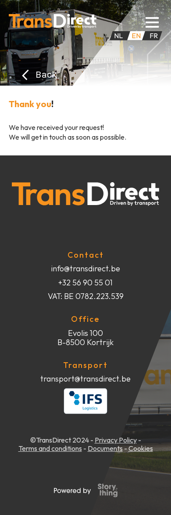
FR (154, 35)
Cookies (140, 448)
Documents (105, 448)
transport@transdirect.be (85, 379)
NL (118, 35)
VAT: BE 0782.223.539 (86, 296)
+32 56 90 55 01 (85, 283)
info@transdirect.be (85, 269)
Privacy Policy (116, 440)
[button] (152, 21)
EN (136, 35)
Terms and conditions (50, 448)
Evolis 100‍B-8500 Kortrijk (85, 337)
